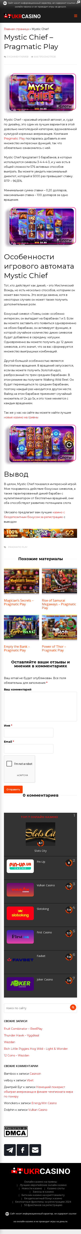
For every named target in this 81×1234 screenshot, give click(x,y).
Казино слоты (56, 1188)
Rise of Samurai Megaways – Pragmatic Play (59, 604)
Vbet (30, 1080)
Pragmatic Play (14, 138)
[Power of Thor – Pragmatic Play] (59, 640)
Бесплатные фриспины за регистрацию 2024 (43, 1201)
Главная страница (16, 29)
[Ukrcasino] (22, 17)
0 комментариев (18, 56)
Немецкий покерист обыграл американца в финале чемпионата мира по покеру (38, 1091)
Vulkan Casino (46, 885)
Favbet (41, 956)
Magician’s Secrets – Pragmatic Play (19, 602)
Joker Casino (45, 979)
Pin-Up (41, 862)
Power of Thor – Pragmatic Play (54, 648)
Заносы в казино (43, 1191)
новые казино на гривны (21, 417)
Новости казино (32, 1188)
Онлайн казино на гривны (40, 1181)
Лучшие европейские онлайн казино (43, 1185)
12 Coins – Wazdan (16, 1055)
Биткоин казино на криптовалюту (43, 1195)
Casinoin (35, 1073)
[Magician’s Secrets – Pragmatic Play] (21, 594)
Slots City (40, 851)
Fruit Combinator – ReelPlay (23, 1029)
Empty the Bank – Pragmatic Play (17, 648)
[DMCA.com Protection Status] (16, 1136)
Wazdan (9, 1042)
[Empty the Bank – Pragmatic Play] (21, 640)
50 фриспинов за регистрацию (43, 1205)
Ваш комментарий (17, 689)
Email (8, 741)
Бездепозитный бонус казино (43, 1198)
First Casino (44, 932)
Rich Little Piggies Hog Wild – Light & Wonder (36, 1049)
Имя (7, 725)
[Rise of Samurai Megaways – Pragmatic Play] (59, 594)
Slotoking (43, 909)
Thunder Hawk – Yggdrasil (21, 1035)
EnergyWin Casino (44, 1103)
